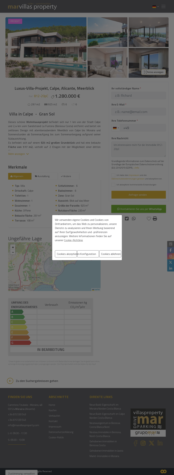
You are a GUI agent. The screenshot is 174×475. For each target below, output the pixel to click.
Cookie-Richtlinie (73, 240)
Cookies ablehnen (111, 254)
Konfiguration (88, 254)
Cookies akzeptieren (67, 254)
